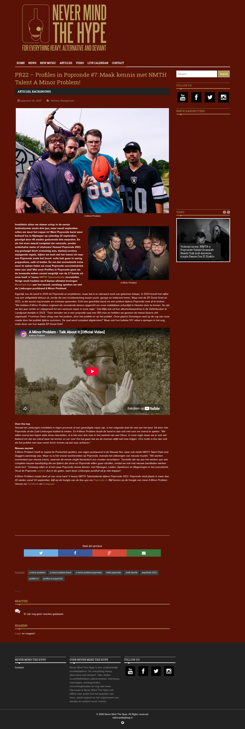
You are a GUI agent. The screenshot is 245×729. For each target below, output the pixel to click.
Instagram (49, 483)
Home (21, 63)
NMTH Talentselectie (52, 277)
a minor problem (37, 572)
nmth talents (131, 572)
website (41, 470)
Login (18, 633)
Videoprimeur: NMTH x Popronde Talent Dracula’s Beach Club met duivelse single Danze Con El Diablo (197, 251)
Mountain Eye (23, 284)
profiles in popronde (53, 578)
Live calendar (98, 63)
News (32, 63)
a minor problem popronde (89, 572)
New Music (48, 63)
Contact (118, 63)
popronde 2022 (149, 572)
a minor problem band (60, 572)
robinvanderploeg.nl (122, 717)
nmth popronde (113, 572)
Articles (66, 63)
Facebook (33, 483)
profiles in (34, 578)
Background (41, 91)
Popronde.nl (100, 480)
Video (80, 63)
